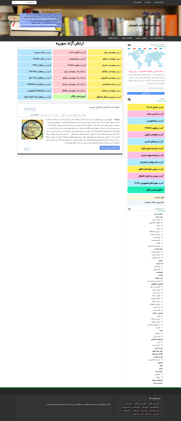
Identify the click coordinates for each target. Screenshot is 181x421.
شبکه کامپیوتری (155, 298)
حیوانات (157, 377)
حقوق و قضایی (155, 252)
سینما (161, 365)
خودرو (158, 228)
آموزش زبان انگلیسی (140, 404)
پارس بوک (148, 414)
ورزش (161, 368)
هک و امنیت (156, 310)
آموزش (155, 107)
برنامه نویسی (156, 289)
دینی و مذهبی (159, 348)
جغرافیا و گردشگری (157, 339)
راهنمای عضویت (141, 38)
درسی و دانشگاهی (154, 231)
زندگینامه (157, 333)
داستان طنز (145, 407)
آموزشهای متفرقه (157, 380)
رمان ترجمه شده (154, 410)
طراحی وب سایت (154, 287)
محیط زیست (159, 371)
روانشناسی (159, 272)
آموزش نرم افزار (158, 313)
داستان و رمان (158, 214)
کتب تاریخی (159, 263)
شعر (120, 410)
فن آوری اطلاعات (154, 304)
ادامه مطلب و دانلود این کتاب (109, 148)
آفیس (158, 316)
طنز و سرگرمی (158, 357)
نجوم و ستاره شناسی (153, 246)
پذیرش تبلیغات (113, 38)
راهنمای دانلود (127, 38)
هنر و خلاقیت (159, 278)
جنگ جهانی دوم (155, 407)
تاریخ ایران (157, 266)
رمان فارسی (135, 410)
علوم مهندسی (155, 240)
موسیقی (160, 362)
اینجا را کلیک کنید (151, 83)
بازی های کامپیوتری (154, 359)
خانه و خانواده (156, 257)
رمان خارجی (144, 410)
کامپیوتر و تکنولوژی (157, 284)
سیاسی (160, 260)
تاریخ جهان (157, 269)
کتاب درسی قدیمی (138, 414)
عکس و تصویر (155, 322)
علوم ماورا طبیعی (157, 351)
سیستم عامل (156, 301)
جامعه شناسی (156, 254)
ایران (158, 342)
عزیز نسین (156, 414)
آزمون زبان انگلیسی (153, 404)
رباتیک (158, 225)
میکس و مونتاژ (155, 319)
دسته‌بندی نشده (158, 383)
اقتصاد (158, 243)
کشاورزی (157, 374)
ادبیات (161, 330)
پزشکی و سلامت (155, 234)
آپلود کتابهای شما (157, 38)
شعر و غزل (156, 336)
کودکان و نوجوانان (157, 354)
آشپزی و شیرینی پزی (153, 281)
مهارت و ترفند (156, 295)
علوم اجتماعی (158, 249)
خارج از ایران (156, 345)
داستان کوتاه (136, 407)
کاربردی (157, 327)
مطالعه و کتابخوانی (154, 222)
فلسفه (161, 275)
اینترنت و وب (156, 292)
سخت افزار (156, 307)
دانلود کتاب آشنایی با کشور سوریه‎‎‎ (104, 107)
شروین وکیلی (126, 410)
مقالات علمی (156, 220)
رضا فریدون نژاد (126, 407)
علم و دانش (159, 217)
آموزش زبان (156, 237)
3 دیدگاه (26, 149)
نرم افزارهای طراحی (153, 324)
